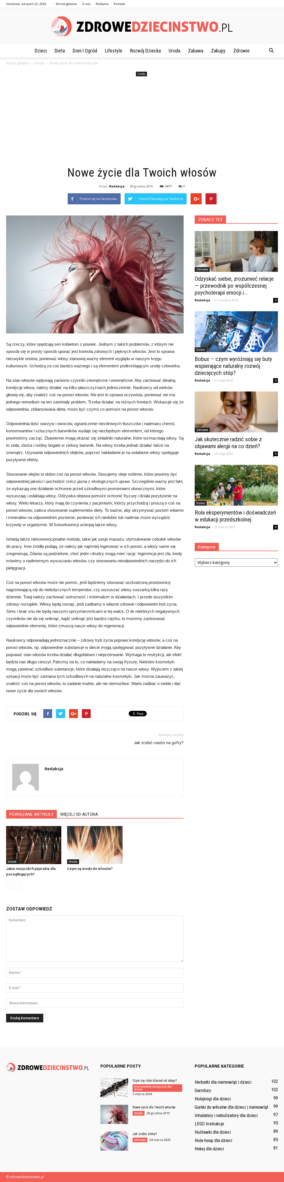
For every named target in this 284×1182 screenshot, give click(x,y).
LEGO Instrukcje (209, 1123)
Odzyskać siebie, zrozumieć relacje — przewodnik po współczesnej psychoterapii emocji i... (234, 285)
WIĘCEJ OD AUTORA (79, 814)
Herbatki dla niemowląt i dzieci (223, 1082)
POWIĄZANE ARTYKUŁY (31, 814)
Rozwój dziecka (145, 51)
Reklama (102, 4)
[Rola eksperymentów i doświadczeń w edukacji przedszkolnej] (236, 485)
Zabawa (195, 51)
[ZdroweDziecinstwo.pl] (142, 26)
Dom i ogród (85, 51)
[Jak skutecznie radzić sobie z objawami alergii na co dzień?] (236, 412)
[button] (271, 50)
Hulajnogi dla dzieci (213, 1098)
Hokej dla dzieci (209, 1148)
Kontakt (119, 4)
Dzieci (41, 51)
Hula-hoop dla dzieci (213, 1140)
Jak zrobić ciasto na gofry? (159, 742)
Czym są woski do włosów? (90, 869)
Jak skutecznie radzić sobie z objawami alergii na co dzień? (228, 443)
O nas (86, 4)
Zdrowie (241, 51)
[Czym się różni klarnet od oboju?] (114, 1087)
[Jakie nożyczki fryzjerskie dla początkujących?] (33, 845)
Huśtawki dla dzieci (213, 1132)
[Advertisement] (142, 121)
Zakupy (218, 51)
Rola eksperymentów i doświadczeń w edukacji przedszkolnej (235, 516)
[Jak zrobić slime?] (114, 1141)
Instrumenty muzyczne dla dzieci (153, 1088)
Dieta (60, 51)
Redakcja (117, 186)
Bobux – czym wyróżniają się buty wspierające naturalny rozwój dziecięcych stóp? (233, 366)
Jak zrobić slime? (145, 1134)
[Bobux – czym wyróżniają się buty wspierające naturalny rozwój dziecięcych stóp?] (236, 331)
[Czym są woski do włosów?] (94, 845)
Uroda (174, 51)
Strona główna (66, 4)
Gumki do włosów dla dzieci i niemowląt (231, 1107)
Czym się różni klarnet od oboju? (155, 1081)
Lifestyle (113, 51)
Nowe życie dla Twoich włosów (154, 1107)
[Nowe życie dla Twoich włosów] (114, 1114)
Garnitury (203, 1090)
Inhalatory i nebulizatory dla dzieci (226, 1115)
